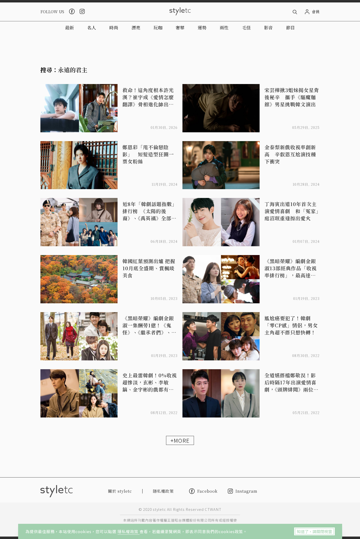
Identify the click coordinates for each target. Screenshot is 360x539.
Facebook (207, 491)
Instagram (246, 491)
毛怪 (246, 27)
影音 (268, 27)
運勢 (202, 27)
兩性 (224, 27)
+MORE (180, 440)
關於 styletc (120, 491)
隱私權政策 (129, 531)
